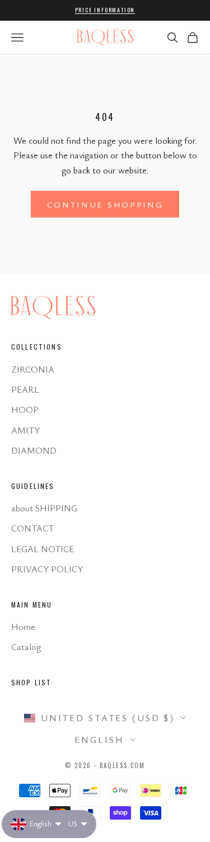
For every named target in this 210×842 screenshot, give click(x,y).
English (99, 739)
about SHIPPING (44, 508)
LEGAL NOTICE (42, 549)
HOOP (25, 409)
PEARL (25, 389)
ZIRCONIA (32, 369)
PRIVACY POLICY (47, 569)
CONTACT (32, 528)
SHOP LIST (31, 682)
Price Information (105, 10)
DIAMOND (34, 450)
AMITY (25, 430)
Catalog (26, 647)
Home (23, 626)
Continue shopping (105, 204)
